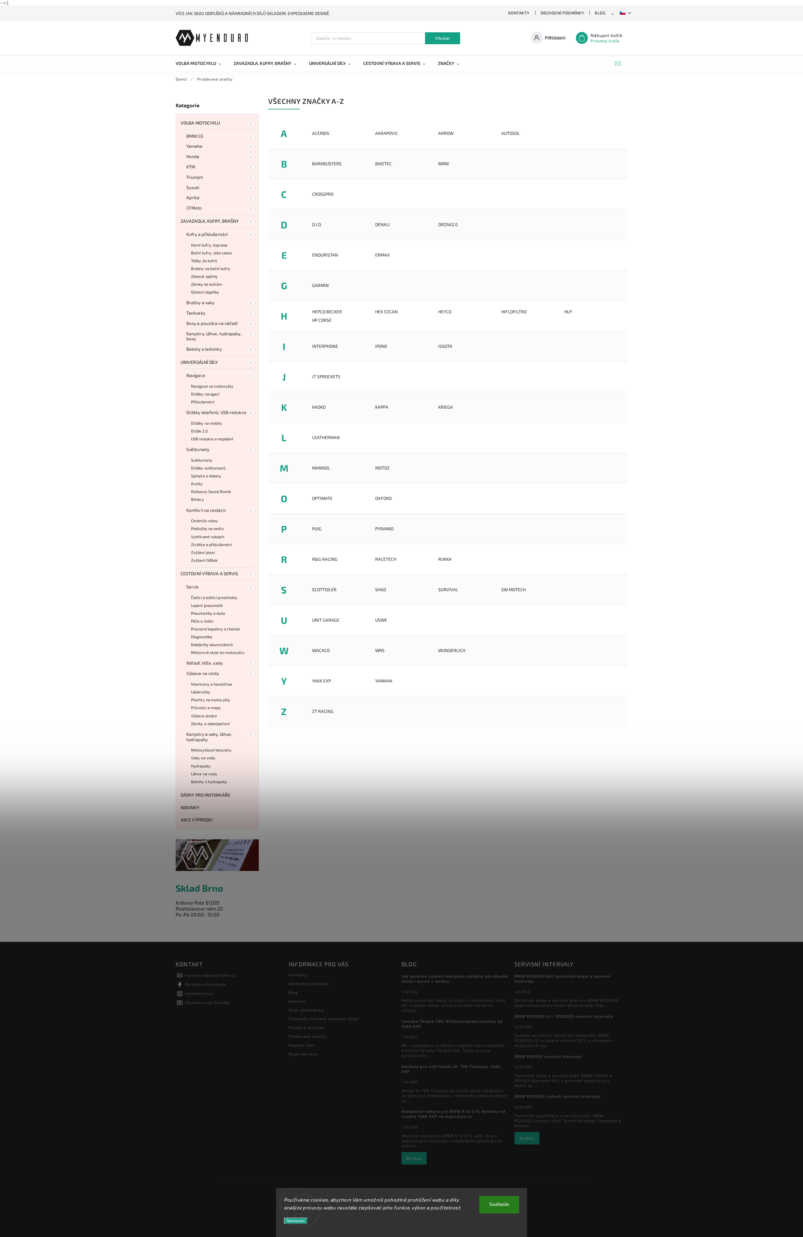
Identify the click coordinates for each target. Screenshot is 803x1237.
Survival (448, 589)
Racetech (385, 559)
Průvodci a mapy (206, 707)
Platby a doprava (306, 1027)
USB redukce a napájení (212, 438)
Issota (445, 346)
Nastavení (295, 1220)
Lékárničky (200, 691)
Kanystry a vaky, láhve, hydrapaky (209, 736)
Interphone (325, 346)
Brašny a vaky (200, 302)
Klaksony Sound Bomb (211, 491)
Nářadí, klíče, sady (204, 663)
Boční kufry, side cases (211, 252)
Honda (192, 156)
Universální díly (199, 362)
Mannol (321, 467)
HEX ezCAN (386, 311)
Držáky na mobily (206, 423)
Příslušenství (202, 401)
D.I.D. (317, 224)
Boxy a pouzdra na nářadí (211, 323)
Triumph (194, 177)
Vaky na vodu (203, 757)
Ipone (381, 346)
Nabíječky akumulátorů (212, 644)
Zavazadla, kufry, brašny (210, 221)
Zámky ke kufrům (206, 284)
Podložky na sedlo (207, 528)
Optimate (322, 498)
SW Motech (513, 589)
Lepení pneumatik (207, 605)
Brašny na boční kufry (210, 268)
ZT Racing (322, 711)
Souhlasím (499, 1204)
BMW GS (195, 136)
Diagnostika (201, 636)
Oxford (383, 498)
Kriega (445, 407)
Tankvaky (195, 313)
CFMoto (194, 207)
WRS (380, 650)
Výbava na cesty (202, 673)
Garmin (320, 285)
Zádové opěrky (204, 276)
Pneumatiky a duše (208, 613)
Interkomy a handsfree (211, 684)
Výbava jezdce (204, 715)
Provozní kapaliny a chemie (215, 628)
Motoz (382, 467)
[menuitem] (201, 63)
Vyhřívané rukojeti (207, 536)
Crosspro (322, 194)
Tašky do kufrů (204, 260)
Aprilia (192, 197)
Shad (380, 589)
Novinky (190, 807)
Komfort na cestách (206, 510)
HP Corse (322, 320)
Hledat (442, 38)
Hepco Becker (327, 311)
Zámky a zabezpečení (210, 723)
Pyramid (384, 528)
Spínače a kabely (206, 475)
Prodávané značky (308, 1036)
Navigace (195, 375)
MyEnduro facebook (205, 984)
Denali (382, 224)
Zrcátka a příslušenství (211, 544)
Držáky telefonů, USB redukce (216, 412)
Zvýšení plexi (203, 552)
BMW (443, 163)
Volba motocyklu (200, 122)
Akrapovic (386, 133)
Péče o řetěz (202, 621)
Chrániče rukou (204, 520)
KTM (190, 166)
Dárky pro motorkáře (205, 795)
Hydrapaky (200, 765)
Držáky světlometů (208, 467)
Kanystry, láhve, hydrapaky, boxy (214, 336)
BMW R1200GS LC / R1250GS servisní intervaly (563, 1016)
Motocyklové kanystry (211, 749)
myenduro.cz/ (199, 993)
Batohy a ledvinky (204, 349)
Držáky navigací (205, 393)
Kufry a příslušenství (206, 234)
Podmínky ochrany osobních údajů (324, 1018)
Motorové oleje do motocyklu (217, 652)
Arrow (446, 133)
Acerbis (320, 133)
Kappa (381, 407)
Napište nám (302, 1045)
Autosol (510, 133)
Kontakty (519, 12)
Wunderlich (451, 650)
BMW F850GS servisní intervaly (548, 1056)
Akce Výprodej (197, 819)
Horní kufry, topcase (209, 244)
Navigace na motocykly (212, 386)
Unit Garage (325, 620)
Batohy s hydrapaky (209, 781)
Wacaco (321, 650)
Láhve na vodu (204, 773)
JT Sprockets (326, 376)
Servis (192, 586)
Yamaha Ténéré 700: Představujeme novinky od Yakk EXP (452, 1024)
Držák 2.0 (199, 430)
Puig (317, 528)
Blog (600, 12)
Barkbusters (327, 163)
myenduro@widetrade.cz (210, 975)
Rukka (445, 559)
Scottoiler (324, 589)
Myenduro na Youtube (207, 1002)
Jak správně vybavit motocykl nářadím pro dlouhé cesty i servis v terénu (455, 979)
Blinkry (197, 499)
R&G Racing (325, 559)
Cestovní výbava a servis (209, 573)
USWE (381, 620)
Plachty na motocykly (210, 699)
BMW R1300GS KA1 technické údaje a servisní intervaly (562, 979)
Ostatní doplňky (205, 292)
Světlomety (197, 449)
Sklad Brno (199, 888)
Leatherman (326, 437)
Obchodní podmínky (562, 12)
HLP (568, 311)
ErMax (382, 254)
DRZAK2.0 (448, 224)
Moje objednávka (306, 1009)
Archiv (414, 1158)
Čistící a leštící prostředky (214, 597)
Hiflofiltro (514, 311)
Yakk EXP (321, 680)
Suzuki (192, 187)
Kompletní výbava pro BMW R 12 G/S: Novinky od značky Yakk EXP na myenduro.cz (454, 1114)
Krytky (197, 483)
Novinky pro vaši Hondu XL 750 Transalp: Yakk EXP (451, 1069)
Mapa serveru (303, 1053)
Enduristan (325, 254)
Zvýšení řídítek (204, 560)
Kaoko (319, 407)
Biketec (383, 163)
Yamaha (194, 146)
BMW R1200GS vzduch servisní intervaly (557, 1096)
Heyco (444, 311)
